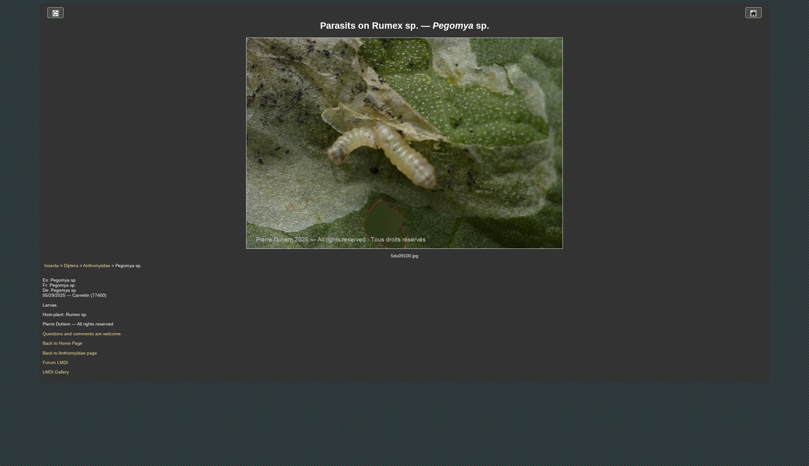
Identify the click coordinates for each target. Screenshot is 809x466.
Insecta (51, 265)
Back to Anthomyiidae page (70, 352)
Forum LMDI (55, 362)
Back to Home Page (62, 343)
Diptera (71, 265)
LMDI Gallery (56, 371)
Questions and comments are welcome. (82, 333)
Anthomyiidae (96, 265)
